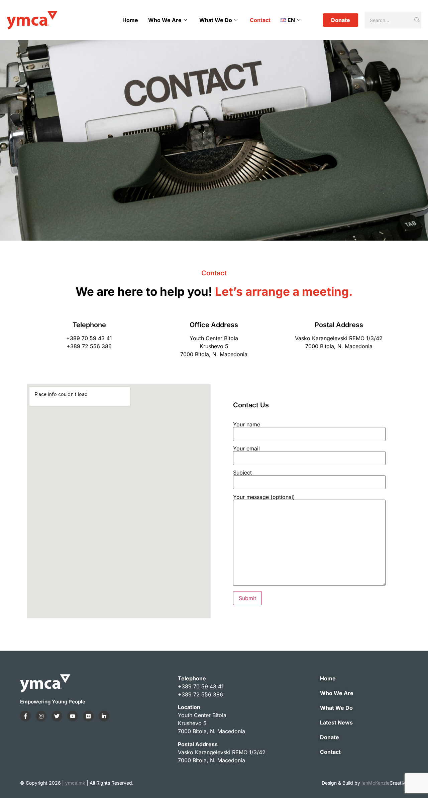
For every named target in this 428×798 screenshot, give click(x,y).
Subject (242, 473)
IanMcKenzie (384, 783)
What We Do (215, 20)
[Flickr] (88, 716)
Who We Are (165, 20)
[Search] (417, 20)
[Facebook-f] (25, 716)
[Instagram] (41, 716)
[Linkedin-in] (104, 716)
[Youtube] (72, 716)
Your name (246, 425)
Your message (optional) (264, 497)
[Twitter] (56, 716)
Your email (246, 449)
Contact (260, 20)
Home (130, 20)
